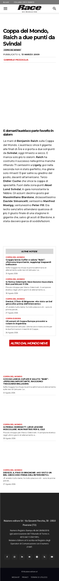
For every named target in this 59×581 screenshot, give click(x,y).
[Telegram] (37, 557)
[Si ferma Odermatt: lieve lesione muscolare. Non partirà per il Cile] (29, 408)
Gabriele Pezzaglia (16, 59)
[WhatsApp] (28, 234)
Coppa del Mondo (12, 50)
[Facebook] (6, 234)
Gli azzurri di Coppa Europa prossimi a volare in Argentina (26, 322)
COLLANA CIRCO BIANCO (24, 2)
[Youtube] (52, 557)
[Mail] (29, 557)
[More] (35, 234)
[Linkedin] (22, 557)
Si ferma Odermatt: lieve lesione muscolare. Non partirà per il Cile (29, 283)
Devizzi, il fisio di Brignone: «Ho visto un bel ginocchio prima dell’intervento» (29, 302)
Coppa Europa (13, 319)
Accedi (6, 2)
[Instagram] (14, 557)
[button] (5, 8)
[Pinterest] (21, 234)
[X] (13, 234)
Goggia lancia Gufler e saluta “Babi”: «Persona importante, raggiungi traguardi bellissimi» (28, 262)
